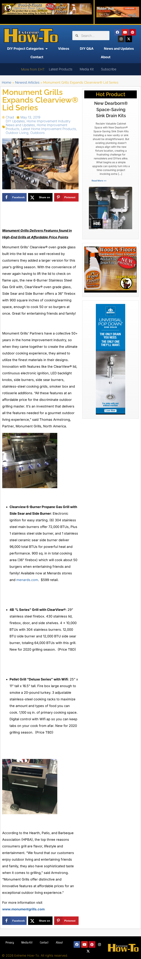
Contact (36, 57)
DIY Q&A (86, 48)
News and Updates (119, 48)
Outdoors (37, 133)
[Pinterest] (132, 32)
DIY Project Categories (25, 48)
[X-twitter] (128, 39)
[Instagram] (121, 39)
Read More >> (99, 180)
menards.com (27, 580)
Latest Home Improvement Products (48, 129)
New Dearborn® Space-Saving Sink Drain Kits (111, 109)
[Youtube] (125, 32)
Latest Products (60, 69)
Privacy (10, 942)
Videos (63, 48)
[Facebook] (117, 32)
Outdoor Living (17, 133)
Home (6, 82)
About (106, 57)
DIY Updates (15, 121)
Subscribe (108, 69)
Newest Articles (27, 82)
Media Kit (87, 69)
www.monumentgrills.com (23, 909)
